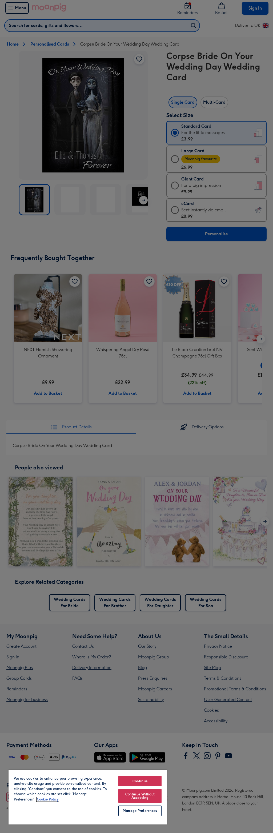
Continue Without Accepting (140, 796)
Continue (140, 781)
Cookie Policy (48, 799)
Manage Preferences (140, 811)
